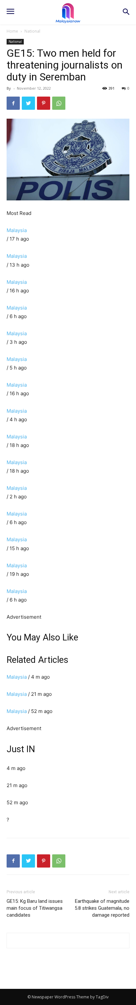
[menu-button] (10, 12)
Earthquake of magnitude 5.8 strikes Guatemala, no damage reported (102, 908)
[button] (126, 12)
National (32, 31)
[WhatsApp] (58, 103)
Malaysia (17, 230)
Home (12, 31)
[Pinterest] (43, 103)
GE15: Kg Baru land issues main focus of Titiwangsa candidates (35, 908)
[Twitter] (28, 103)
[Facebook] (13, 103)
